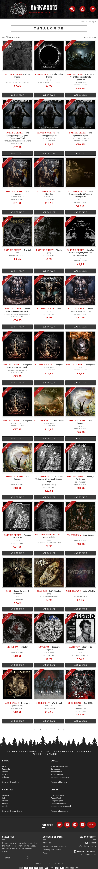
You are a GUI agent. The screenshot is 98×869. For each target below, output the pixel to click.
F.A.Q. (45, 853)
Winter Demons (57, 774)
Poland (5, 803)
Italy (4, 798)
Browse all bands (9, 782)
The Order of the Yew (59, 766)
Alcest (4, 766)
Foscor (5, 772)
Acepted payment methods (54, 846)
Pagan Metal (56, 798)
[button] (4, 9)
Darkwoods (55, 769)
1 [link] (34, 730)
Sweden (5, 806)
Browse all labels (58, 782)
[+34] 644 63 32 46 (88, 855)
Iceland (5, 801)
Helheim (5, 777)
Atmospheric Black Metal (61, 806)
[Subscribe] (28, 858)
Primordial (6, 769)
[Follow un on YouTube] (67, 825)
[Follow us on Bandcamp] (60, 825)
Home (83, 22)
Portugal (5, 795)
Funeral (5, 774)
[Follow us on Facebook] (82, 825)
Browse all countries (11, 811)
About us (47, 843)
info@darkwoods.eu (87, 846)
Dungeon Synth (57, 801)
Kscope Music (56, 772)
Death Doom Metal (58, 803)
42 (58, 730)
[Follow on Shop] (91, 825)
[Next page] (63, 730)
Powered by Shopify (57, 864)
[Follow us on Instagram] (75, 825)
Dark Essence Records (60, 777)
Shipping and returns (52, 850)
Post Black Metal (57, 795)
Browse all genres (58, 811)
